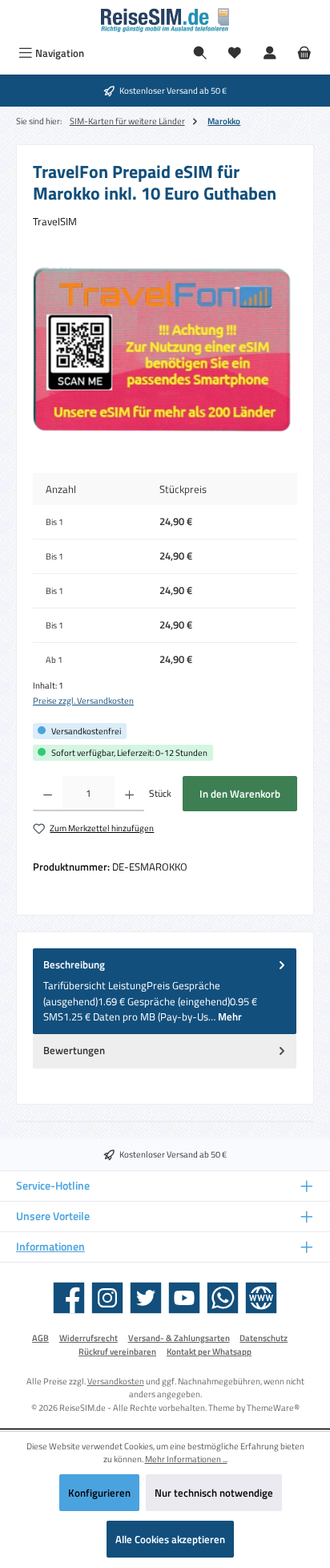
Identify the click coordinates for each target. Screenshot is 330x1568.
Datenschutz (263, 1338)
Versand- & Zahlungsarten (179, 1338)
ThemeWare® (273, 1407)
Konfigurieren (99, 1493)
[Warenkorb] (304, 53)
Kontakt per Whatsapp (209, 1351)
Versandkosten (115, 1381)
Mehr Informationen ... (186, 1459)
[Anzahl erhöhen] (129, 793)
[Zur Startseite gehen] (165, 20)
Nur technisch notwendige (214, 1493)
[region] (165, 352)
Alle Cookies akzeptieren (170, 1539)
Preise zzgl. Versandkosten (83, 700)
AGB (40, 1338)
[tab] (164, 991)
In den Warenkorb (239, 794)
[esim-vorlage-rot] (165, 352)
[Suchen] (200, 53)
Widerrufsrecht (88, 1338)
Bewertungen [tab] (74, 1050)
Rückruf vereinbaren (117, 1351)
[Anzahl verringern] (47, 793)
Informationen (50, 1247)
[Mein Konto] (270, 53)
